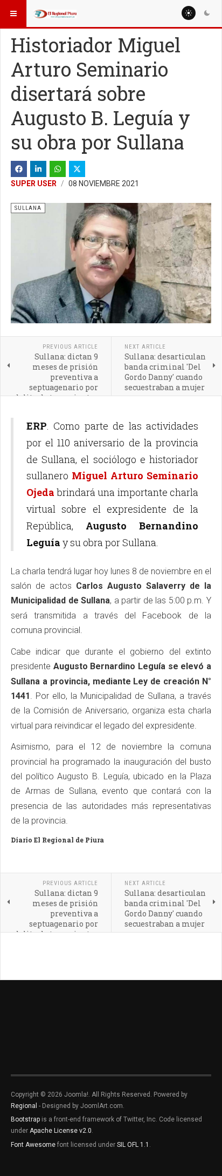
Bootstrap (25, 1119)
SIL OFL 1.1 (133, 1144)
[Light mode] (189, 13)
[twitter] (77, 169)
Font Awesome (33, 1144)
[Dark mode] (207, 13)
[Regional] (55, 13)
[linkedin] (38, 169)
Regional (24, 1106)
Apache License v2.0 (61, 1130)
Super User (34, 183)
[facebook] (19, 169)
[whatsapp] (58, 169)
